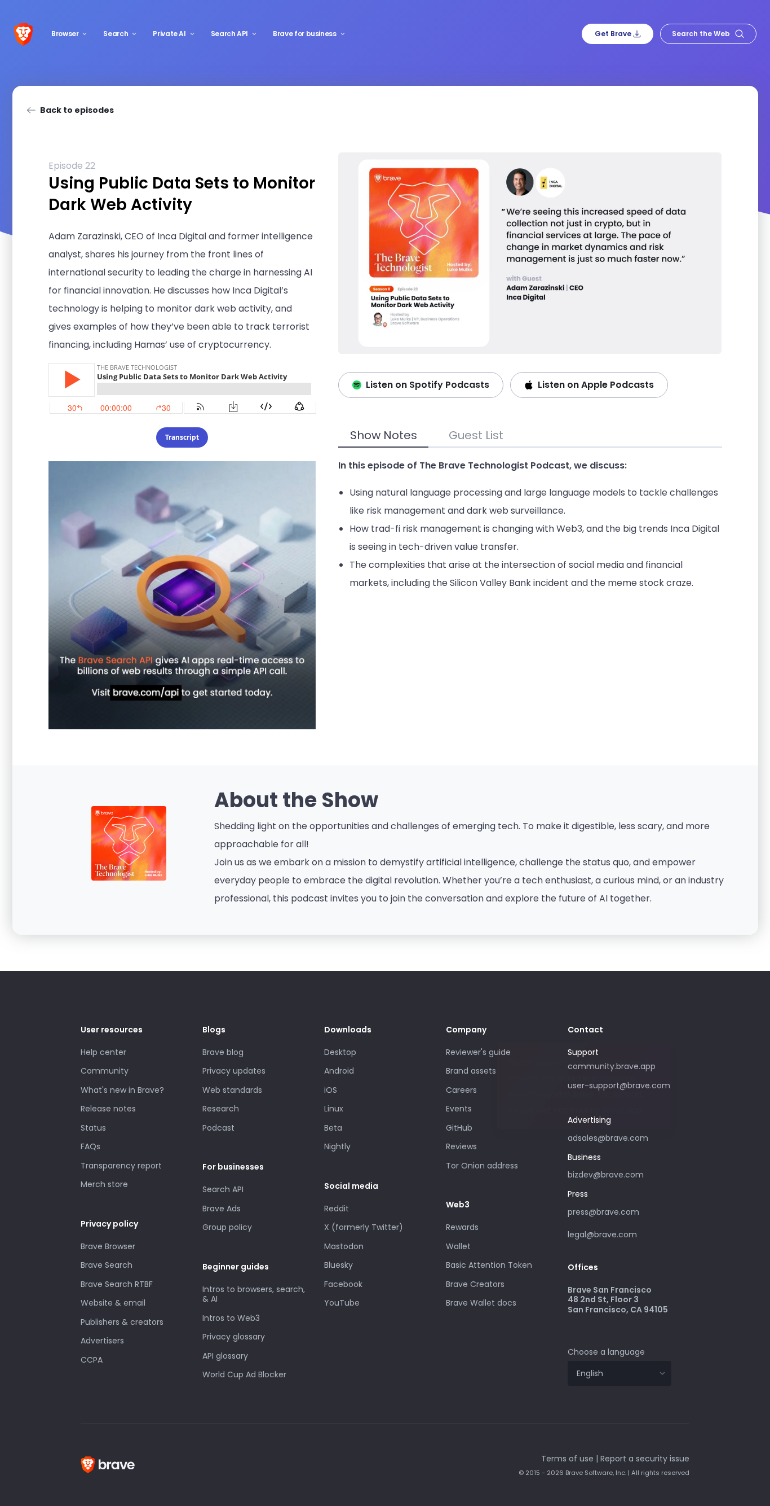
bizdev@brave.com (606, 1174)
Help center (103, 1052)
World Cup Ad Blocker (244, 1374)
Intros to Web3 (231, 1318)
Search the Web (701, 33)
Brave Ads (221, 1208)
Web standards (232, 1090)
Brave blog (223, 1052)
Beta (333, 1127)
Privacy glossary (233, 1336)
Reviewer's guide (478, 1052)
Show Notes (383, 435)
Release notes (108, 1108)
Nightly (337, 1146)
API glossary (225, 1355)
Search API (229, 33)
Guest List (476, 435)
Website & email (113, 1302)
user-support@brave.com (619, 1085)
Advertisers (102, 1340)
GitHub (459, 1127)
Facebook (343, 1284)
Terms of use (567, 1458)
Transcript (182, 437)
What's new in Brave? (122, 1090)
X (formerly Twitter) (363, 1227)
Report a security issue (644, 1458)
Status (93, 1127)
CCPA (92, 1359)
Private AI (169, 33)
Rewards (462, 1227)
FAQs (90, 1146)
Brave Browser (108, 1246)
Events (459, 1108)
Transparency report (121, 1165)
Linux (333, 1108)
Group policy (227, 1227)
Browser (64, 33)
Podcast (218, 1127)
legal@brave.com (602, 1234)
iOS (330, 1090)
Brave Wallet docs (481, 1302)
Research (220, 1108)
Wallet (458, 1246)
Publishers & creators (122, 1322)
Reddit (336, 1208)
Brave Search (106, 1265)
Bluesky (338, 1265)
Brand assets (471, 1070)
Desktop (340, 1052)
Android (339, 1070)
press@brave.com (603, 1212)
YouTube (342, 1302)
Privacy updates (233, 1070)
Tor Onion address (482, 1165)
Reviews (461, 1146)
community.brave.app (612, 1066)
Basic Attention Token (489, 1265)
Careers (461, 1090)
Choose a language (606, 1352)
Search (115, 33)
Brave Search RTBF (117, 1284)
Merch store (104, 1184)
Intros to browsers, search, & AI (253, 1294)
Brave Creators (475, 1284)
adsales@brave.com (608, 1137)
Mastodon (344, 1246)
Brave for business (305, 33)
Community (105, 1070)
